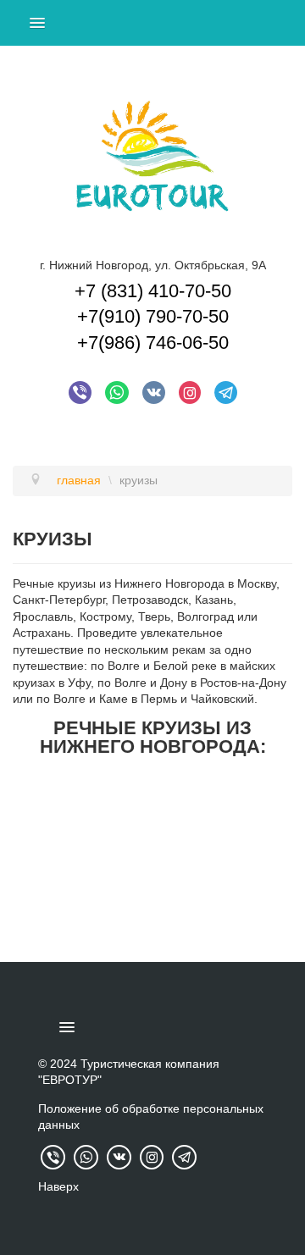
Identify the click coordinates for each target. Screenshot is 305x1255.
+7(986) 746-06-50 (153, 342)
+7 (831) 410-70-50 (153, 290)
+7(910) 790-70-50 (153, 316)
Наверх (58, 1186)
